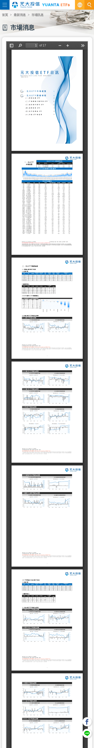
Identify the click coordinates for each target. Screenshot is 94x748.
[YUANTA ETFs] (56, 5)
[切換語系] (79, 5)
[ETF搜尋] (89, 5)
